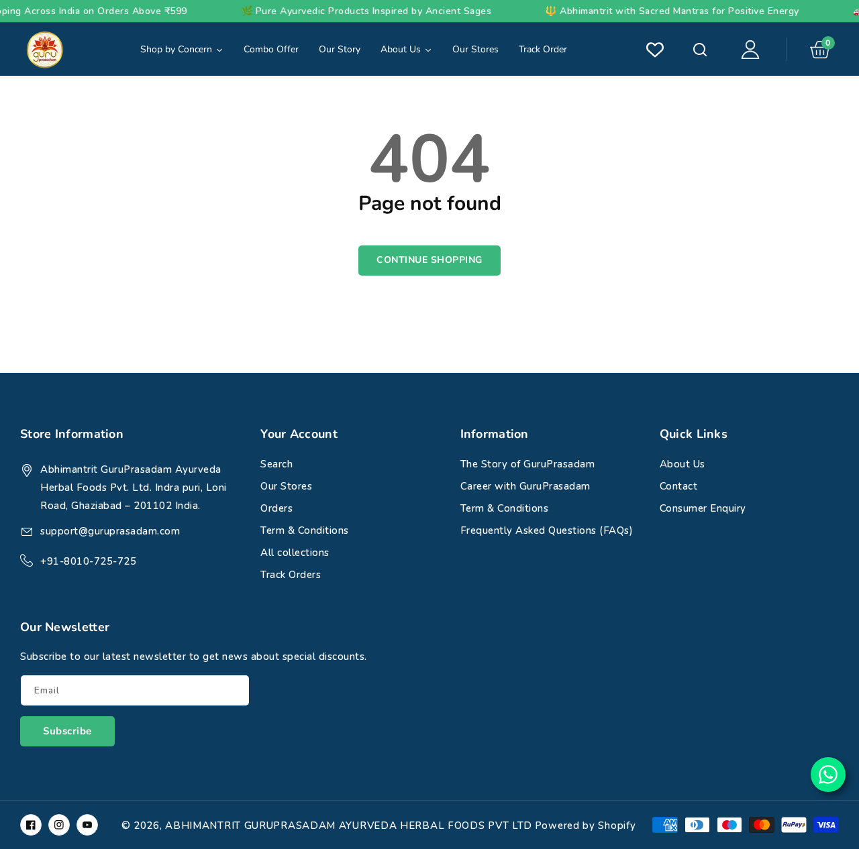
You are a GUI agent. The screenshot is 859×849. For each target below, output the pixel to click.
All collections (295, 552)
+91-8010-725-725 (88, 561)
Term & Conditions (304, 530)
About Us (682, 464)
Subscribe (67, 731)
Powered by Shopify (585, 825)
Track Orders (290, 574)
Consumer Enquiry (703, 508)
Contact (679, 486)
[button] (824, 49)
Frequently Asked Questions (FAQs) (547, 530)
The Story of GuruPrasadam (527, 464)
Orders (276, 508)
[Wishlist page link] (655, 49)
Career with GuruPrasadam (525, 486)
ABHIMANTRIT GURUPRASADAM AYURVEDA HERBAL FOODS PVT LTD (348, 825)
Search (698, 49)
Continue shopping (429, 259)
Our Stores (286, 486)
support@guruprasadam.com (110, 531)
